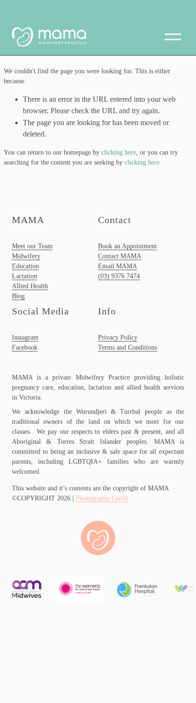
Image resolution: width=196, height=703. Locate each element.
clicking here (118, 152)
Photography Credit (102, 498)
